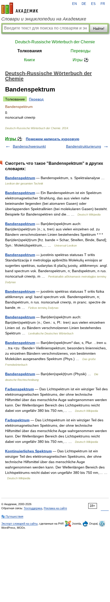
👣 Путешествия (12, 516)
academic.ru (19, 8)
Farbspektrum (17, 420)
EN (74, 4)
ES (93, 4)
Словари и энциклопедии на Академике (43, 19)
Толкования (29, 51)
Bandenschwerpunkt (29, 146)
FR (103, 4)
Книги (29, 60)
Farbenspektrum (19, 389)
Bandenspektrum (20, 178)
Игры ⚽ (81, 60)
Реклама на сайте (55, 508)
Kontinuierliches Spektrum (28, 451)
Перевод (36, 99)
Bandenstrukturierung (83, 146)
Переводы (81, 51)
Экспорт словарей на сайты (19, 523)
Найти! (98, 28)
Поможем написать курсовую (52, 139)
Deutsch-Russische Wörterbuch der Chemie (55, 42)
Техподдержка (33, 508)
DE (84, 4)
